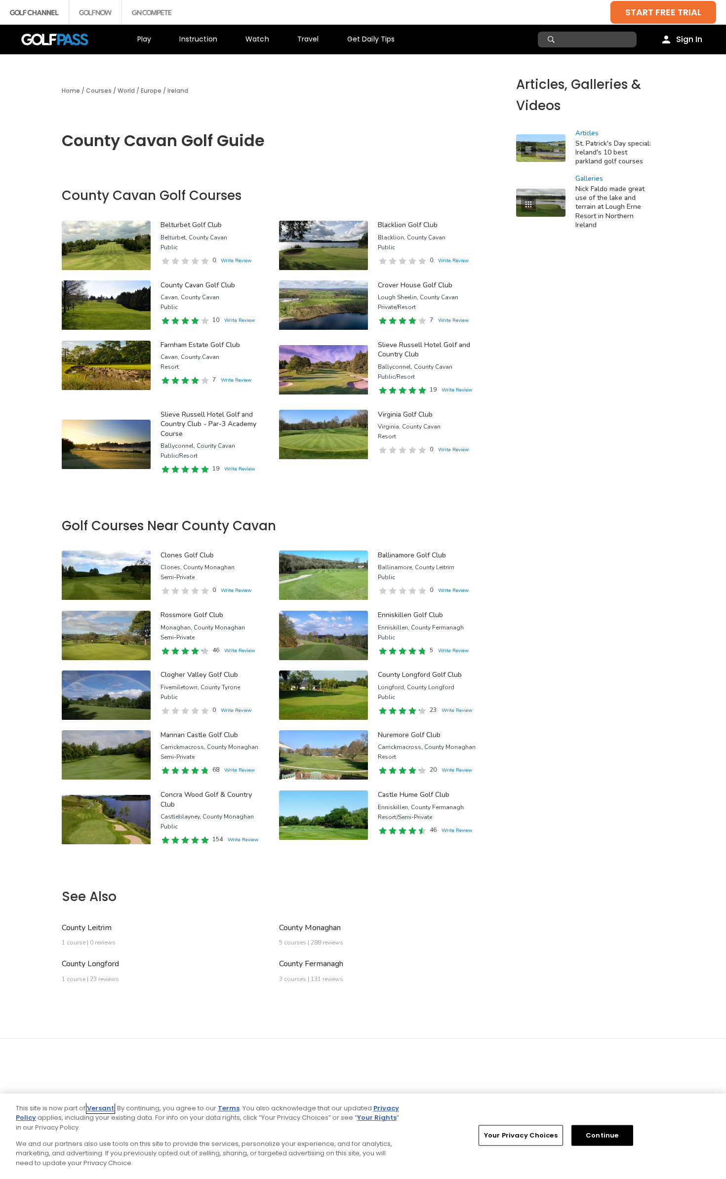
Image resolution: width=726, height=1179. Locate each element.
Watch (257, 39)
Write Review (236, 260)
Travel (308, 39)
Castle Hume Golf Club (413, 794)
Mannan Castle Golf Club (199, 735)
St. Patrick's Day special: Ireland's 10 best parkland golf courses (613, 152)
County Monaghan (310, 927)
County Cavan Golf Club (198, 285)
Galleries (589, 178)
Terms (229, 1108)
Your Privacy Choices (521, 1135)
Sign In (689, 39)
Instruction (198, 39)
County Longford (90, 963)
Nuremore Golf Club (409, 735)
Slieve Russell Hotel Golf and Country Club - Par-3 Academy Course (208, 424)
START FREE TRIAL (663, 12)
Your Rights (377, 1117)
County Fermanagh (311, 963)
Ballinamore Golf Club (412, 555)
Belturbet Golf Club (191, 225)
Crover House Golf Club (415, 285)
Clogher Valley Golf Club (199, 674)
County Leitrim (87, 927)
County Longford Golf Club (420, 674)
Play (144, 39)
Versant (100, 1108)
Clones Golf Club (187, 555)
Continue (602, 1135)
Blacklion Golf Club (408, 225)
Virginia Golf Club (405, 414)
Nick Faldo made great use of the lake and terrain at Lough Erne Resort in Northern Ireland (610, 206)
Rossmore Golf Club (192, 615)
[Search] (552, 39)
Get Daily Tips (371, 39)
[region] (363, 1136)
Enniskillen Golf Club (410, 615)
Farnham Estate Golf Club (200, 345)
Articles (587, 133)
